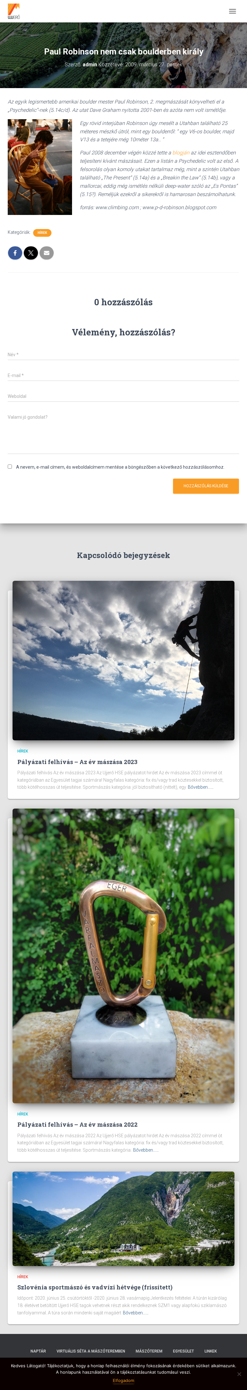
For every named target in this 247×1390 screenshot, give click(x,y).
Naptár (38, 1351)
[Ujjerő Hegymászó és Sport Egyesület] (16, 11)
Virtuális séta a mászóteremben (91, 1351)
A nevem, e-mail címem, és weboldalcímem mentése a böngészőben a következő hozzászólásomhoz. (120, 467)
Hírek (42, 232)
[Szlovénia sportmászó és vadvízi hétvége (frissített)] (123, 1218)
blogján (180, 153)
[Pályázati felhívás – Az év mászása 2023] (123, 660)
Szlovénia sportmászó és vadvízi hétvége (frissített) (94, 1287)
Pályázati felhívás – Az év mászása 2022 (77, 1124)
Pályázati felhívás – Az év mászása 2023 (77, 762)
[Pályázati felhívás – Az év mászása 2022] (123, 955)
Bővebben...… (201, 787)
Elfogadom (123, 1380)
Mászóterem (149, 1351)
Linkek (211, 1351)
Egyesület (183, 1351)
